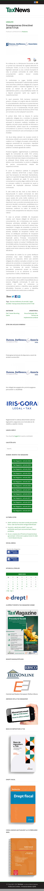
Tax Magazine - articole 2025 (22, 465)
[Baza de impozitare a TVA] (22, 754)
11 (26, 582)
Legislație (9, 22)
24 (22, 586)
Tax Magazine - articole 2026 (22, 461)
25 (26, 586)
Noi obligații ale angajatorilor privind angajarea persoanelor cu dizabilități (20, 388)
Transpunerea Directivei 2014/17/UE (23, 304)
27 (35, 586)
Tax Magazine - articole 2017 (22, 498)
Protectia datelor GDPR (28, 886)
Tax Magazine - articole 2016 (22, 502)
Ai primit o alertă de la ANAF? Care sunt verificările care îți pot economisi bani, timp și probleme (22, 529)
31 (22, 588)
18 (26, 584)
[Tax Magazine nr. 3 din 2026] (22, 632)
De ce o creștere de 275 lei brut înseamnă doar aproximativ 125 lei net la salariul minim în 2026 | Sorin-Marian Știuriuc (22, 536)
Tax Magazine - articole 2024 (22, 469)
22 (13, 586)
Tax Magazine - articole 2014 (22, 510)
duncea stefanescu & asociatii (19, 301)
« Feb (7, 591)
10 (22, 582)
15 (13, 584)
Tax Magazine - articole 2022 (22, 477)
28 (8, 588)
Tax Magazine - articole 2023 (22, 473)
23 (17, 586)
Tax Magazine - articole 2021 (22, 482)
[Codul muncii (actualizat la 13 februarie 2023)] (22, 858)
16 (17, 584)
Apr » (11, 591)
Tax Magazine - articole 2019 (22, 490)
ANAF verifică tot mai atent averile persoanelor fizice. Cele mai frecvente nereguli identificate (22, 523)
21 (8, 586)
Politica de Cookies (14, 886)
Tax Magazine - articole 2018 (22, 494)
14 (8, 584)
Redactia (25, 32)
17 (22, 584)
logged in (17, 436)
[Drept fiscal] (22, 805)
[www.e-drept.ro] (22, 598)
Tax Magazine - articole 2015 (22, 506)
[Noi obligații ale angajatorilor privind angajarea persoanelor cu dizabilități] (22, 373)
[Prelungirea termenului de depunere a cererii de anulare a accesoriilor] (22, 341)
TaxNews (20, 884)
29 (13, 588)
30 (17, 588)
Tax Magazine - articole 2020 (22, 486)
